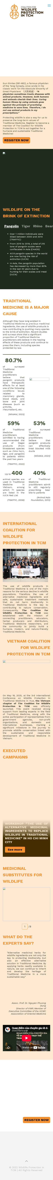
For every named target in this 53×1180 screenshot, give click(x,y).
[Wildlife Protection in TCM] (26, 11)
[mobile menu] (49, 5)
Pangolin (11, 226)
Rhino (37, 226)
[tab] (11, 226)
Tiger (25, 226)
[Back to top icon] (27, 1161)
